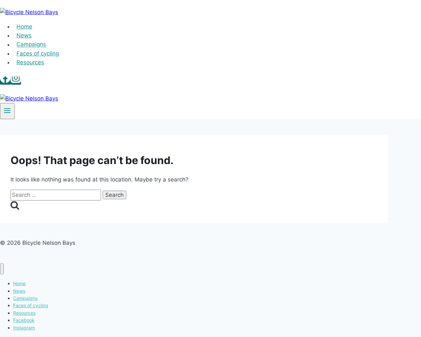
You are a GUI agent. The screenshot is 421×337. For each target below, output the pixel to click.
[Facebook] (5, 80)
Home (24, 26)
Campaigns (31, 44)
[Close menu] (2, 268)
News (24, 35)
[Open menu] (7, 111)
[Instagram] (16, 80)
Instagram (24, 327)
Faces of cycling (37, 53)
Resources (30, 62)
